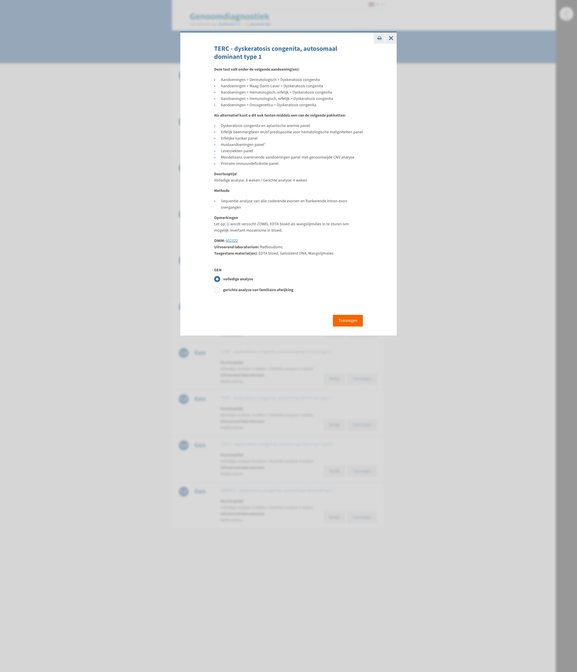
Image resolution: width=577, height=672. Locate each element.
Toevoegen (348, 320)
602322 (232, 241)
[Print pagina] (379, 38)
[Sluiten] (391, 38)
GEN (218, 270)
